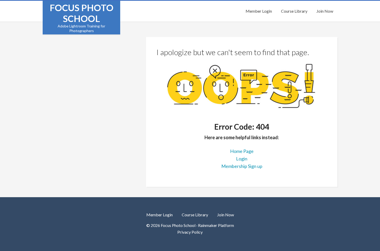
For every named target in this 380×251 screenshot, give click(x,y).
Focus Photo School (81, 13)
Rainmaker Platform (216, 225)
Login (241, 158)
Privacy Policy (190, 232)
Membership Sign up (241, 166)
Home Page (242, 151)
